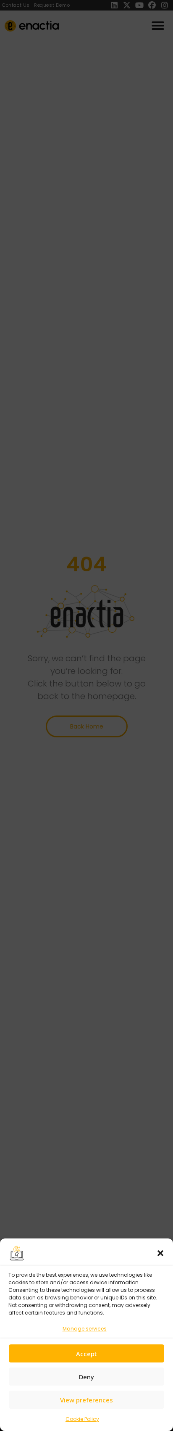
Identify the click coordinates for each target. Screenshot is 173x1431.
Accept (86, 1353)
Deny (86, 1377)
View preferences (86, 1400)
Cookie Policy (82, 1419)
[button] (160, 1253)
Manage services (85, 1328)
